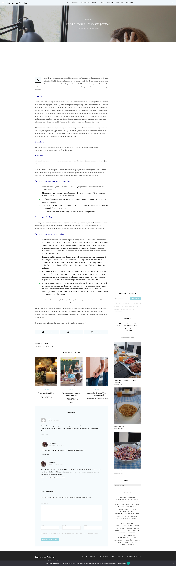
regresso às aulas (124, 537)
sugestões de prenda (133, 540)
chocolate (126, 504)
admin (49, 419)
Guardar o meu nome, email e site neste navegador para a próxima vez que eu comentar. (71, 533)
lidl (123, 523)
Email (64, 525)
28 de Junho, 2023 (103, 398)
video (120, 542)
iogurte (128, 521)
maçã (131, 525)
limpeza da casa (120, 525)
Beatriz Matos (52, 462)
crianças (123, 511)
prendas (136, 530)
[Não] (174, 563)
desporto (132, 511)
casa (117, 504)
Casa (67, 2)
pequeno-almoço (133, 528)
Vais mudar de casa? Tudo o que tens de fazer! (97, 394)
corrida (134, 509)
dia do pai (119, 514)
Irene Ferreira (94, 28)
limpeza (130, 523)
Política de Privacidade (134, 556)
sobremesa (118, 540)
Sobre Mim (110, 2)
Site (85, 525)
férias (135, 518)
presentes (122, 533)
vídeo (135, 542)
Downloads (129, 2)
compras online (123, 509)
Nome (43, 525)
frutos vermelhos (123, 518)
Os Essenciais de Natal (45, 393)
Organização (85, 2)
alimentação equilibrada (127, 497)
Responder (44, 434)
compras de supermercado (127, 506)
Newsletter (119, 2)
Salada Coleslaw (118, 471)
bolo (136, 499)
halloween (119, 521)
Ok (128, 563)
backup (38, 346)
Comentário (44, 503)
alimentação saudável (124, 499)
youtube (131, 545)
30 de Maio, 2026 (118, 384)
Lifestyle (75, 2)
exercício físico (123, 516)
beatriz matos (53, 443)
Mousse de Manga (119, 426)
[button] (70, 402)
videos (127, 542)
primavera (132, 533)
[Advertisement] (88, 59)
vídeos (123, 545)
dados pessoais (48, 346)
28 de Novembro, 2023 (46, 397)
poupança (119, 530)
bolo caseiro (119, 502)
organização (120, 528)
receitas (132, 535)
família (134, 516)
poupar (127, 530)
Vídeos (102, 2)
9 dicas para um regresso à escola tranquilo (71, 394)
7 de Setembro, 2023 (72, 399)
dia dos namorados (132, 514)
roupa (135, 537)
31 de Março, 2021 (82, 28)
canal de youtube (133, 502)
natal (138, 525)
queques (123, 535)
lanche (136, 521)
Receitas (94, 2)
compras (136, 504)
